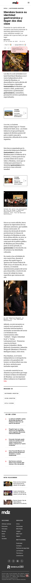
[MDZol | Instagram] (13, 561)
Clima (18, 524)
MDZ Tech (19, 533)
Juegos (18, 531)
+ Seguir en (7, 44)
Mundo (4, 531)
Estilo (5, 8)
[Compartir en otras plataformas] (8, 48)
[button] (28, 2)
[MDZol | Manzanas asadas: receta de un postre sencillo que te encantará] (25, 180)
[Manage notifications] (27, 575)
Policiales (4, 529)
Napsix (18, 536)
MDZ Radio (19, 529)
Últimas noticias (6, 524)
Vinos (3, 536)
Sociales (4, 538)
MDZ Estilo (7, 39)
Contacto (18, 546)
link (5, 381)
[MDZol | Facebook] (9, 561)
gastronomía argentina (11, 393)
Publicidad (19, 543)
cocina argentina (10, 398)
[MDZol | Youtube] (17, 561)
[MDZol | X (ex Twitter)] (22, 561)
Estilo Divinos (9, 403)
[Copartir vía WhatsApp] (5, 48)
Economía (4, 526)
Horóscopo (19, 526)
